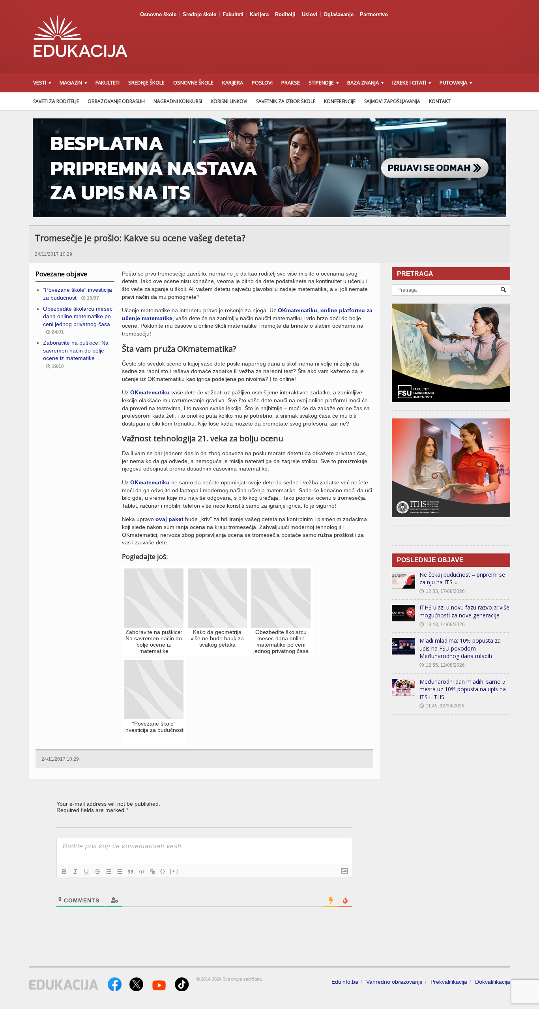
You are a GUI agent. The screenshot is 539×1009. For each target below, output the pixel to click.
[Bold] (64, 871)
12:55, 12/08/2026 (442, 665)
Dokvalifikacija (492, 982)
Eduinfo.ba (344, 982)
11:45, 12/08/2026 (441, 706)
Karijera (259, 14)
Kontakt (440, 101)
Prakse (290, 82)
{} (163, 871)
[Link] (152, 871)
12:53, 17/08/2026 (442, 591)
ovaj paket (169, 519)
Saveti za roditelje (56, 101)
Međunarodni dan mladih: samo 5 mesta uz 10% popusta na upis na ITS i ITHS (462, 689)
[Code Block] (141, 871)
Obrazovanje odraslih (116, 101)
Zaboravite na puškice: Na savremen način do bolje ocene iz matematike (76, 350)
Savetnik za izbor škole (285, 101)
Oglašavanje (339, 14)
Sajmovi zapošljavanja (392, 101)
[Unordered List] (119, 871)
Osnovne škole (158, 14)
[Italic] (75, 871)
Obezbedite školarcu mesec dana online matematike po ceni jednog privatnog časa (77, 316)
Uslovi (309, 14)
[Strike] (97, 871)
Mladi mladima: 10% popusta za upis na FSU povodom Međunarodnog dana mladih (460, 648)
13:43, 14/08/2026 (442, 624)
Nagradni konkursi (177, 101)
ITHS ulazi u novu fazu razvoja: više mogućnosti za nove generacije (464, 611)
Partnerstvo (374, 14)
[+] (174, 871)
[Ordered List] (108, 871)
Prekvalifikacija (448, 982)
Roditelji (285, 14)
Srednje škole (199, 14)
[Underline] (86, 871)
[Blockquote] (130, 871)
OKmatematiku (150, 392)
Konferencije (340, 101)
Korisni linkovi (229, 101)
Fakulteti (233, 14)
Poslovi (262, 82)
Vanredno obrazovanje (394, 982)
